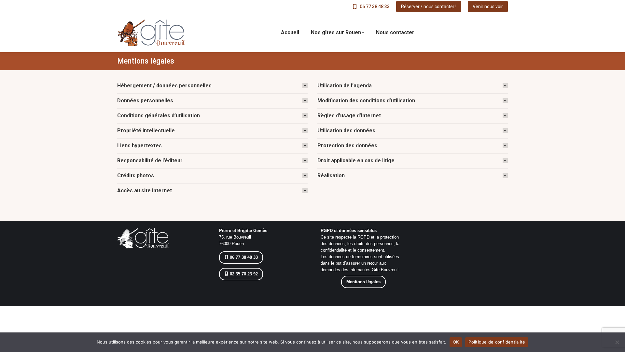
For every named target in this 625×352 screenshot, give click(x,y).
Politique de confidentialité (496, 342)
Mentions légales (363, 281)
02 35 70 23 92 (243, 273)
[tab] (212, 85)
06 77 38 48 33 (375, 6)
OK (456, 342)
